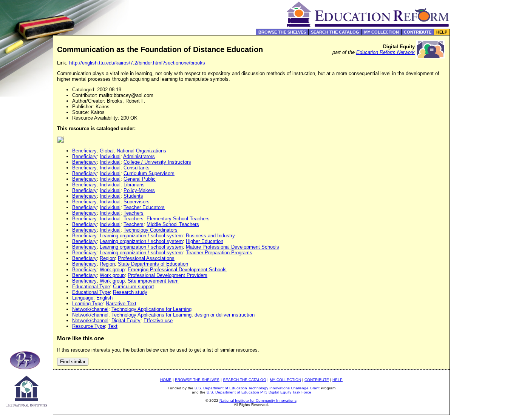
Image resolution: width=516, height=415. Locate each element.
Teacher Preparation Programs (219, 252)
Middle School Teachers (173, 224)
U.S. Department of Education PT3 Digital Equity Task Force (259, 392)
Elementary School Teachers (178, 218)
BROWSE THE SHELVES (282, 32)
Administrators (139, 156)
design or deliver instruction (225, 315)
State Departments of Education (153, 264)
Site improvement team (153, 281)
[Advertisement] (483, 160)
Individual (110, 156)
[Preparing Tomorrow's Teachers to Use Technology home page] (26, 367)
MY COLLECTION (381, 32)
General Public (140, 179)
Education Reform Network (385, 52)
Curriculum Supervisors (149, 173)
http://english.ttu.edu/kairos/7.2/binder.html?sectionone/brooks (137, 63)
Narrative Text (121, 303)
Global (107, 151)
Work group (112, 269)
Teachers (134, 213)
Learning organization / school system (141, 235)
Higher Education (204, 241)
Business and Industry (210, 235)
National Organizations (141, 151)
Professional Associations (146, 258)
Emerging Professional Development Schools (177, 269)
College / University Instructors (157, 162)
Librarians (134, 185)
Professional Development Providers (167, 275)
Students (133, 196)
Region (107, 258)
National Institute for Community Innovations (258, 400)
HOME (165, 380)
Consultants (137, 168)
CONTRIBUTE (417, 32)
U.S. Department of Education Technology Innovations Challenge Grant (257, 388)
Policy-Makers (139, 190)
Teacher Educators (144, 207)
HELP (441, 32)
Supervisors (137, 201)
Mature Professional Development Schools (232, 247)
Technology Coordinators (151, 230)
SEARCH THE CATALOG (335, 32)
